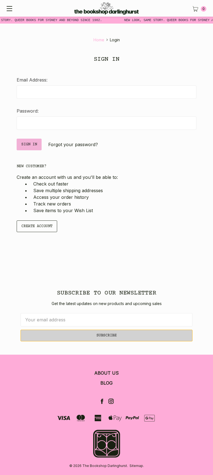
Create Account (36, 226)
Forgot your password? (73, 144)
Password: (28, 111)
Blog (106, 383)
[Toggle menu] (8, 8)
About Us (106, 373)
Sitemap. (137, 466)
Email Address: (32, 80)
